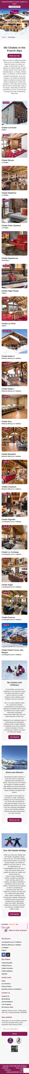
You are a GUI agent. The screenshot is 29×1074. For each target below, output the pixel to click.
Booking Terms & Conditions (12, 989)
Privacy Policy (6, 986)
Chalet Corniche (7, 968)
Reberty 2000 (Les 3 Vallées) (11, 945)
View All (4, 974)
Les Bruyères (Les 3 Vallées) (11, 942)
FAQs (3, 981)
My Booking (6, 999)
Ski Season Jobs (7, 1007)
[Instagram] (8, 955)
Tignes (4, 950)
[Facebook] (4, 955)
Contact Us (5, 996)
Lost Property (6, 1004)
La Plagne (5, 947)
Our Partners (6, 983)
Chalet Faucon (7, 965)
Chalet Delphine (7, 971)
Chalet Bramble (7, 963)
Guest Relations (7, 1002)
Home (4, 37)
